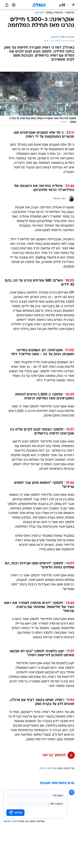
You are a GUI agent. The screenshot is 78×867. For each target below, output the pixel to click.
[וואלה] (39, 5)
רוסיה (42, 768)
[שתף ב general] (7, 5)
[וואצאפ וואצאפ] (14, 5)
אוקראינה (51, 768)
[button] (62, 5)
